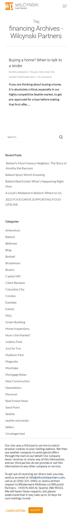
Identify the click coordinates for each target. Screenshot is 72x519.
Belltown (11, 243)
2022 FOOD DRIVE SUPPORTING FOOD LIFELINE (33, 201)
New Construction (17, 381)
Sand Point (12, 407)
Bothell (10, 256)
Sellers (9, 427)
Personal (11, 394)
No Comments (44, 76)
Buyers (34, 71)
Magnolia (11, 361)
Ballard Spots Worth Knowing (25, 174)
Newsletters (13, 387)
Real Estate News (26, 76)
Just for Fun (13, 348)
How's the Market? (17, 335)
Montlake (11, 368)
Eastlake (11, 302)
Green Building (15, 322)
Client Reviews (15, 282)
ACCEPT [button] (36, 510)
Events (9, 309)
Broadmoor (13, 263)
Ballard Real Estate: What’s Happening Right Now (34, 183)
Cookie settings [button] (16, 510)
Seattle (10, 414)
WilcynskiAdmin (20, 71)
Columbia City (14, 289)
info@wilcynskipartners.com (47, 477)
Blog (8, 250)
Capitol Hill (12, 276)
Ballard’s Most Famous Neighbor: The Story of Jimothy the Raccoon (35, 165)
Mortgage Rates (15, 374)
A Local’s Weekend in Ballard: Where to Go (33, 193)
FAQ (41, 71)
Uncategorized (15, 433)
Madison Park (14, 355)
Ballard (10, 237)
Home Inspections (17, 328)
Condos (10, 296)
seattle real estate (17, 420)
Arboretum (12, 230)
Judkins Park (13, 341)
